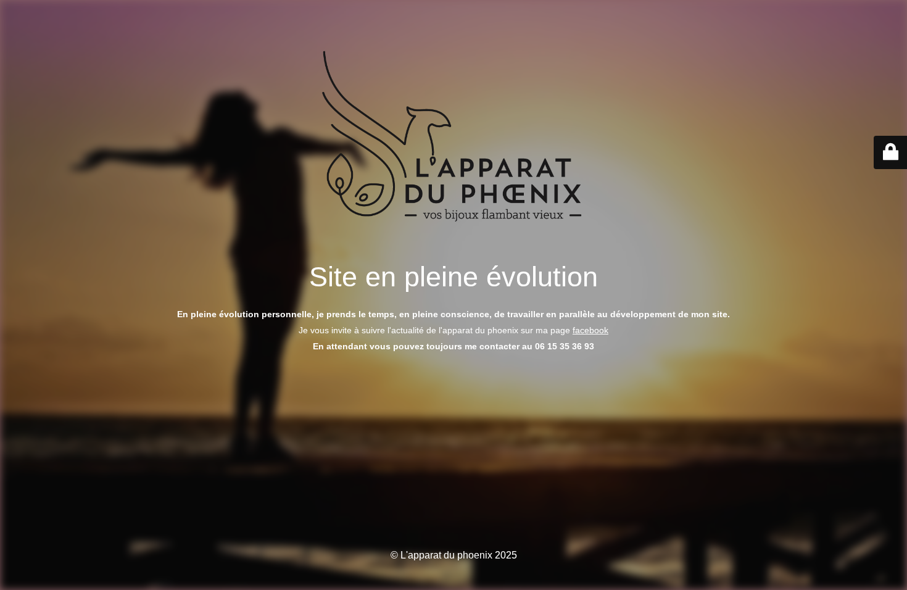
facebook (590, 330)
